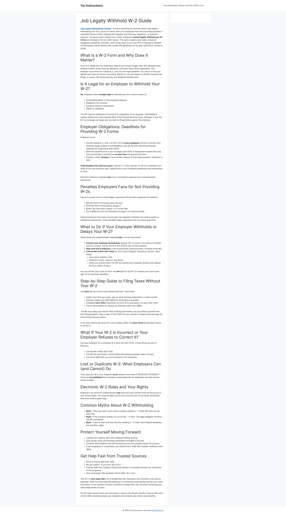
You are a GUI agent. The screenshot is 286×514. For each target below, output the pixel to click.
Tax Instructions (91, 5)
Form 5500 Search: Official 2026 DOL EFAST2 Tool (183, 5)
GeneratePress (157, 510)
